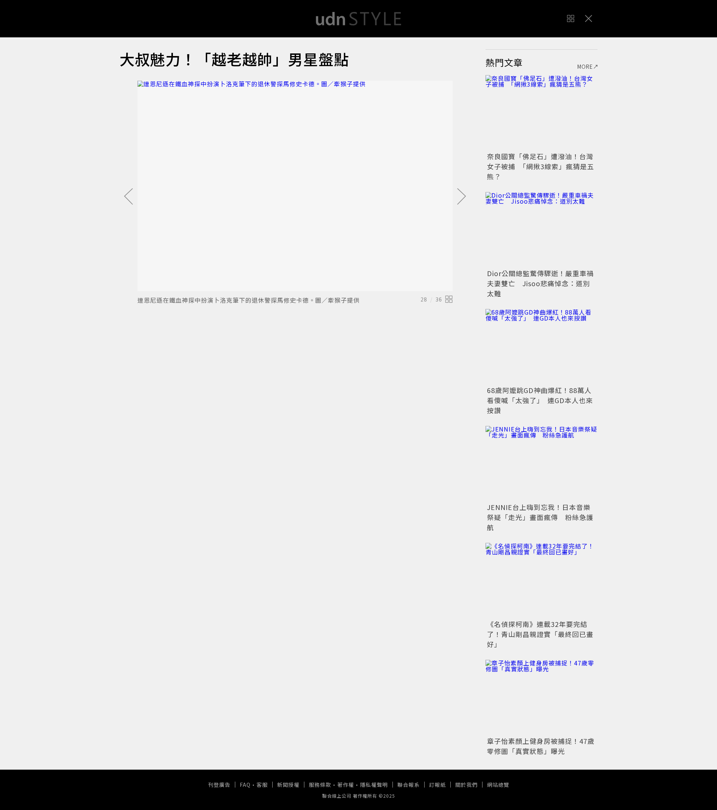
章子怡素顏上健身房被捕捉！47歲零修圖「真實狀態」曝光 (541, 746)
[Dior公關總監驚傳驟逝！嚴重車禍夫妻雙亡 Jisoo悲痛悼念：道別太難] (541, 229)
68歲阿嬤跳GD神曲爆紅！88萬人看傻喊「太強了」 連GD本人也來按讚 (540, 400)
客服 (262, 784)
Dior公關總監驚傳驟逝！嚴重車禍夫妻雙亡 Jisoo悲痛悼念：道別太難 (540, 283)
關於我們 (466, 785)
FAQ (245, 784)
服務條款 (320, 784)
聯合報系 (408, 785)
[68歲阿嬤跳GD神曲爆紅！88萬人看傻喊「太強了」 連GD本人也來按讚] (541, 346)
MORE (585, 66)
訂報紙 (437, 785)
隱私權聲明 (374, 784)
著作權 (345, 784)
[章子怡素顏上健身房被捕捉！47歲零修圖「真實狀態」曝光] (541, 697)
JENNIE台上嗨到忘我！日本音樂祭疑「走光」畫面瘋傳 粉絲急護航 (540, 517)
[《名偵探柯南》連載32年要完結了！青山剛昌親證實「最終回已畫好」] (541, 580)
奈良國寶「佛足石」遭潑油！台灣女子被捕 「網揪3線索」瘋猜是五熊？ (540, 166)
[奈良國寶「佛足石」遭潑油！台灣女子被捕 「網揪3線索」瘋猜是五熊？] (541, 112)
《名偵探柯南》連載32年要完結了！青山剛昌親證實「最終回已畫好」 (540, 634)
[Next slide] (462, 197)
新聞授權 (288, 785)
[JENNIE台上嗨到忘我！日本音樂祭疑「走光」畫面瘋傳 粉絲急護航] (541, 463)
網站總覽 (498, 785)
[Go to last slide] (128, 197)
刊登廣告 (219, 785)
